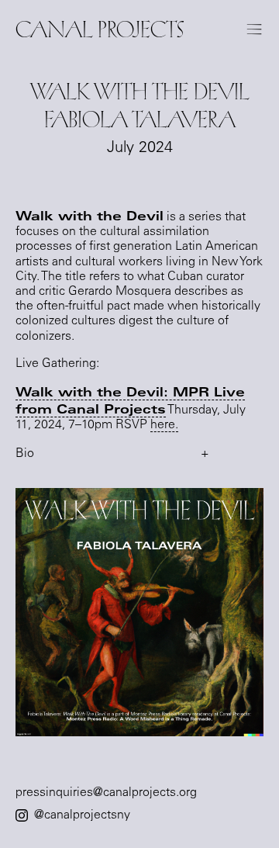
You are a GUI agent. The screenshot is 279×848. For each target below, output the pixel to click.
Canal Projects (100, 29)
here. (164, 425)
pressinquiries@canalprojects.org (106, 793)
